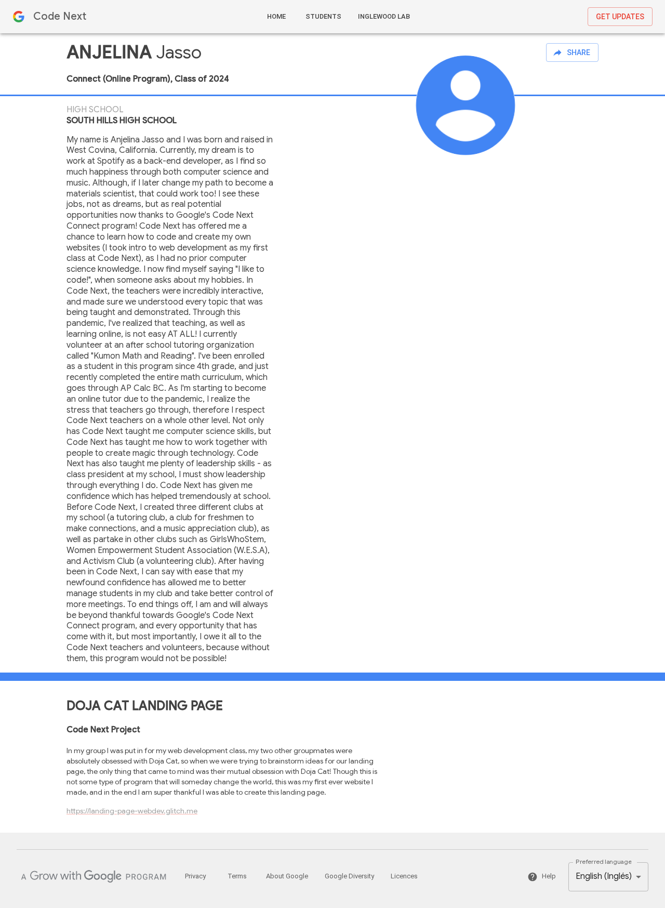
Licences (404, 876)
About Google (287, 876)
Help (549, 876)
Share (578, 52)
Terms (237, 876)
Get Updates (620, 16)
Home (276, 16)
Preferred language (603, 861)
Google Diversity (349, 876)
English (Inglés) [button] (604, 876)
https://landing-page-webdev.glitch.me (131, 810)
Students (323, 16)
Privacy (195, 876)
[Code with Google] (93, 876)
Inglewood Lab (384, 16)
